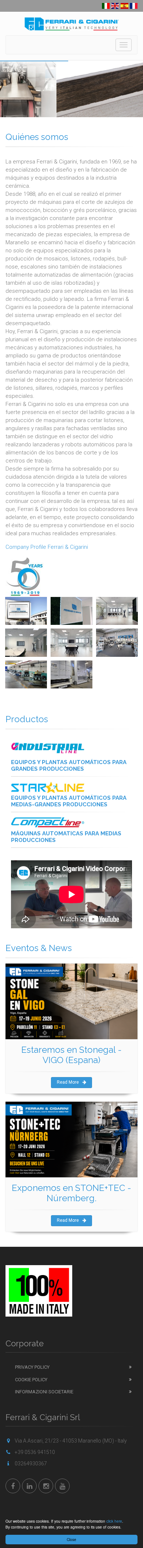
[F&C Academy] (117, 642)
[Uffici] (117, 611)
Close (71, 1539)
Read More (68, 1082)
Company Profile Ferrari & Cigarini (47, 547)
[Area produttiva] (26, 674)
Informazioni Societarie (44, 1391)
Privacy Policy (32, 1367)
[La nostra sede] (26, 611)
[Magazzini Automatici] (71, 674)
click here (114, 1521)
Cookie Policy (31, 1379)
